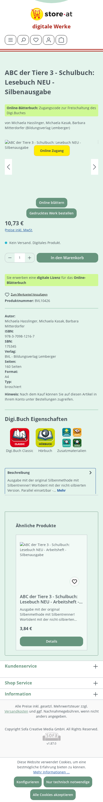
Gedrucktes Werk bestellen (51, 213)
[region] (51, 167)
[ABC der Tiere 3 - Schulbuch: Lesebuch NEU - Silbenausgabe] (51, 167)
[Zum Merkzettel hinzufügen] (74, 581)
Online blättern (51, 202)
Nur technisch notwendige (68, 782)
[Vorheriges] (8, 167)
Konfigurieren (28, 782)
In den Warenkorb (67, 257)
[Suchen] (23, 40)
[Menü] (10, 40)
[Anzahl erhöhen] (30, 258)
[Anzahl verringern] (10, 258)
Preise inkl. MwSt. (19, 230)
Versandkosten (16, 711)
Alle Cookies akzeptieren (53, 794)
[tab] (50, 481)
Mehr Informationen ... (51, 772)
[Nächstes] (94, 167)
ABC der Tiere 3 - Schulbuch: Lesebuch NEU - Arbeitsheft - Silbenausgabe (49, 599)
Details (51, 641)
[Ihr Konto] (48, 40)
